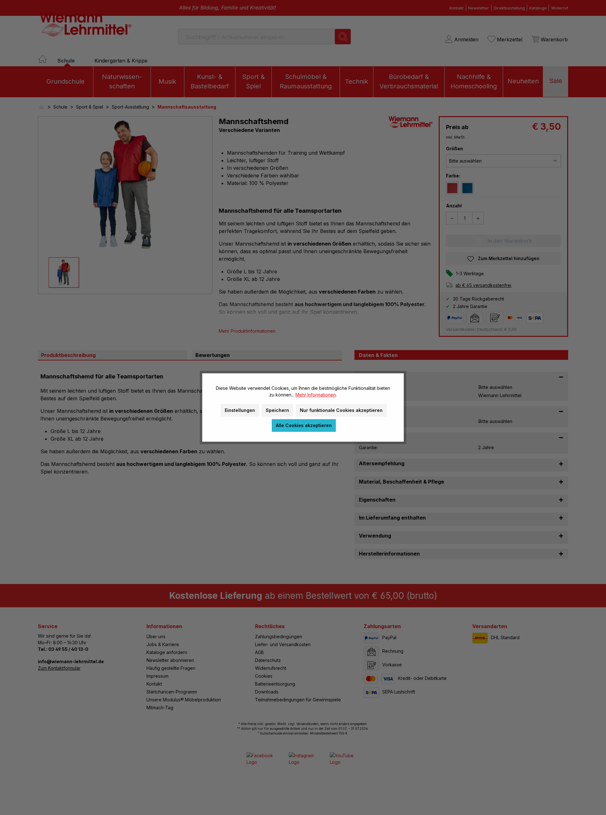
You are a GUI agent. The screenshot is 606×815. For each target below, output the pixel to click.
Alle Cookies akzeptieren (304, 425)
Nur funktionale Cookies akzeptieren (341, 410)
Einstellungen (240, 410)
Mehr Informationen (315, 394)
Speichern (277, 410)
